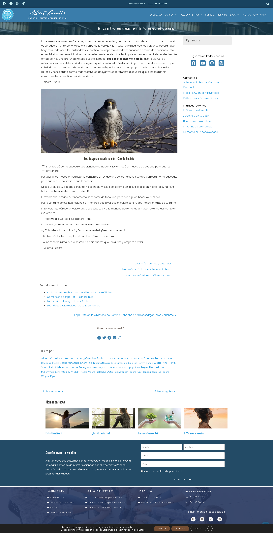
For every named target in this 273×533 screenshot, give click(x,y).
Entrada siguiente (166, 391)
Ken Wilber (92, 367)
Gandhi (149, 362)
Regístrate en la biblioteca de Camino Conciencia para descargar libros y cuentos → (125, 315)
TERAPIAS (222, 14)
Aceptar (162, 528)
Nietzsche (101, 371)
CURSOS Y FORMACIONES (101, 491)
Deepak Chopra (69, 363)
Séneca (147, 371)
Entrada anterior (51, 391)
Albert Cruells (48, 12)
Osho (110, 372)
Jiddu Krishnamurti (59, 367)
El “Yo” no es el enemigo (197, 126)
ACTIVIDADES (56, 491)
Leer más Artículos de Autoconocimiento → (148, 269)
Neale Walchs (88, 371)
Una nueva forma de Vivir (198, 121)
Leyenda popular (108, 367)
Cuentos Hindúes (117, 358)
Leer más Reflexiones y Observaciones (150, 275)
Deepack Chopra (50, 362)
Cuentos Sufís (135, 358)
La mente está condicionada (200, 132)
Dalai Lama (166, 358)
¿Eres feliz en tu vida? (196, 115)
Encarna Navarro (101, 362)
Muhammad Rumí (50, 371)
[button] (267, 3)
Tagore (165, 371)
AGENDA (246, 14)
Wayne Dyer (48, 376)
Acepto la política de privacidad (162, 471)
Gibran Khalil (161, 363)
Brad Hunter (67, 358)
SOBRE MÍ (210, 14)
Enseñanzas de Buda (122, 362)
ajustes (140, 530)
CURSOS (169, 14)
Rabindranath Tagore (125, 371)
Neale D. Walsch (70, 372)
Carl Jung (79, 358)
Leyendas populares (129, 367)
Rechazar (180, 528)
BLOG (233, 14)
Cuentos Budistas (96, 358)
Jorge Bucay (78, 367)
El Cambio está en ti (195, 110)
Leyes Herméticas (152, 367)
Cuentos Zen (151, 358)
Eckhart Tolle (85, 363)
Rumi (139, 371)
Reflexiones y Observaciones (200, 98)
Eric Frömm (139, 362)
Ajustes (198, 528)
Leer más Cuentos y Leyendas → (155, 263)
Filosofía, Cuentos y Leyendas (201, 93)
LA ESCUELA (156, 14)
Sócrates (156, 371)
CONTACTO (259, 14)
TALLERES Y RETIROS (189, 14)
